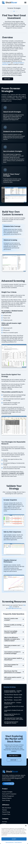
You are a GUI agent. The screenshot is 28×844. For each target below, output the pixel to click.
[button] (26, 825)
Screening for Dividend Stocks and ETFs (13, 710)
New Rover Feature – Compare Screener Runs (12, 703)
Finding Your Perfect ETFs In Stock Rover (14, 707)
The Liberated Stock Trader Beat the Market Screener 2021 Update (13, 718)
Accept (14, 839)
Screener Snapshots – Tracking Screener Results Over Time (12, 691)
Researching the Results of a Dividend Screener (12, 714)
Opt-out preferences (10, 842)
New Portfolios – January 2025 (12, 700)
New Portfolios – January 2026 (12, 697)
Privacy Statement (18, 842)
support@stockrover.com (14, 608)
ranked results (6, 63)
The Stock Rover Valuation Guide (13, 694)
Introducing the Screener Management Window (11, 722)
